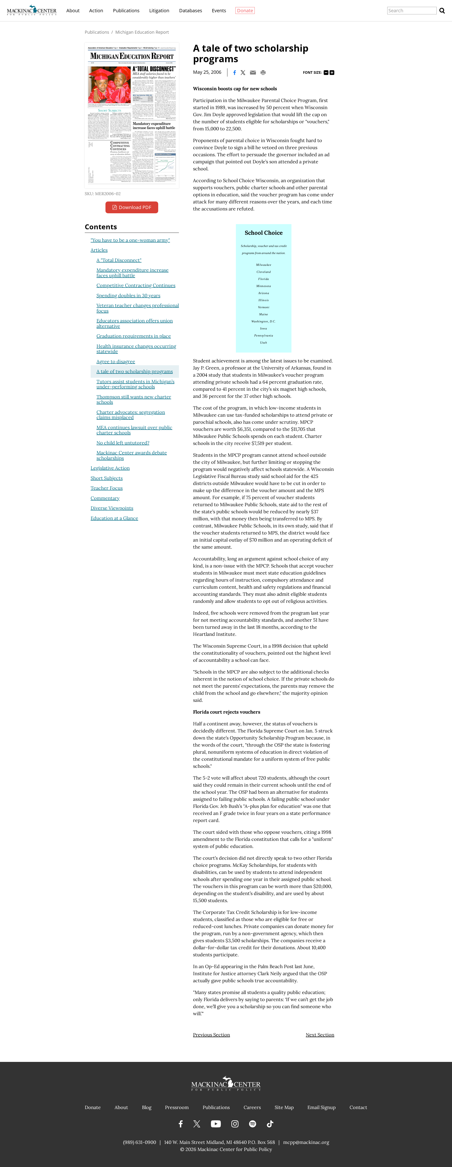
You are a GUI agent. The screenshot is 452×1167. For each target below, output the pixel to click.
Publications (126, 10)
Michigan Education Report (142, 32)
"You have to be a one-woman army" (130, 240)
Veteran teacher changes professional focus (138, 308)
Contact (358, 1107)
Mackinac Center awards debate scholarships (132, 455)
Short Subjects (107, 478)
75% (326, 72)
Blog (146, 1107)
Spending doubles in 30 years (128, 295)
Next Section (320, 1035)
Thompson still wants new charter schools (134, 399)
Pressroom (177, 1107)
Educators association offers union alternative (135, 323)
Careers (252, 1107)
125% (332, 72)
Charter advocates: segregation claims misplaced (131, 414)
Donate (245, 10)
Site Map (284, 1107)
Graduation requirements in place (134, 336)
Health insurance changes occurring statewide (136, 348)
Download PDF (135, 207)
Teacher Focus (107, 488)
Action (96, 10)
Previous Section (211, 1035)
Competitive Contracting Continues (136, 285)
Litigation (159, 10)
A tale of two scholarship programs (135, 371)
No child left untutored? (123, 443)
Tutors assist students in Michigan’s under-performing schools (135, 384)
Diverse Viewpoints (112, 508)
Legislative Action (110, 468)
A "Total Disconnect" (119, 260)
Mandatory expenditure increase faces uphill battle (133, 272)
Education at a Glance (114, 518)
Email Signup (321, 1107)
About (73, 10)
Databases (190, 10)
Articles (99, 250)
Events (219, 10)
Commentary (105, 498)
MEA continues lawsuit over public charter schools (134, 430)
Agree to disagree (116, 361)
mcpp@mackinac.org (306, 1142)
